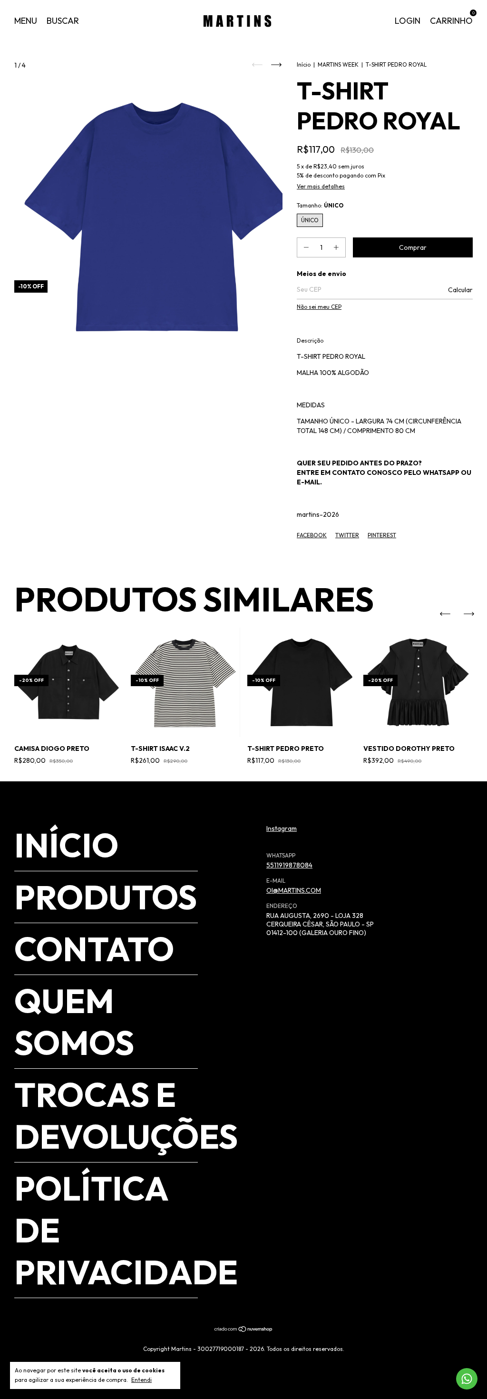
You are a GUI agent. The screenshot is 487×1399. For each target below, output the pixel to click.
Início (304, 64)
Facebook (312, 535)
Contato (94, 949)
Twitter (347, 535)
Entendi (141, 1379)
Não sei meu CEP (319, 306)
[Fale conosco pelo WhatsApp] (466, 1378)
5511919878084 (289, 865)
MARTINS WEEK (338, 64)
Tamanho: (320, 205)
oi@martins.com (293, 890)
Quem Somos (74, 1022)
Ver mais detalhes (321, 186)
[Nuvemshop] (243, 1330)
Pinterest (382, 535)
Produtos (105, 897)
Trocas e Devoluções (126, 1115)
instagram (281, 828)
